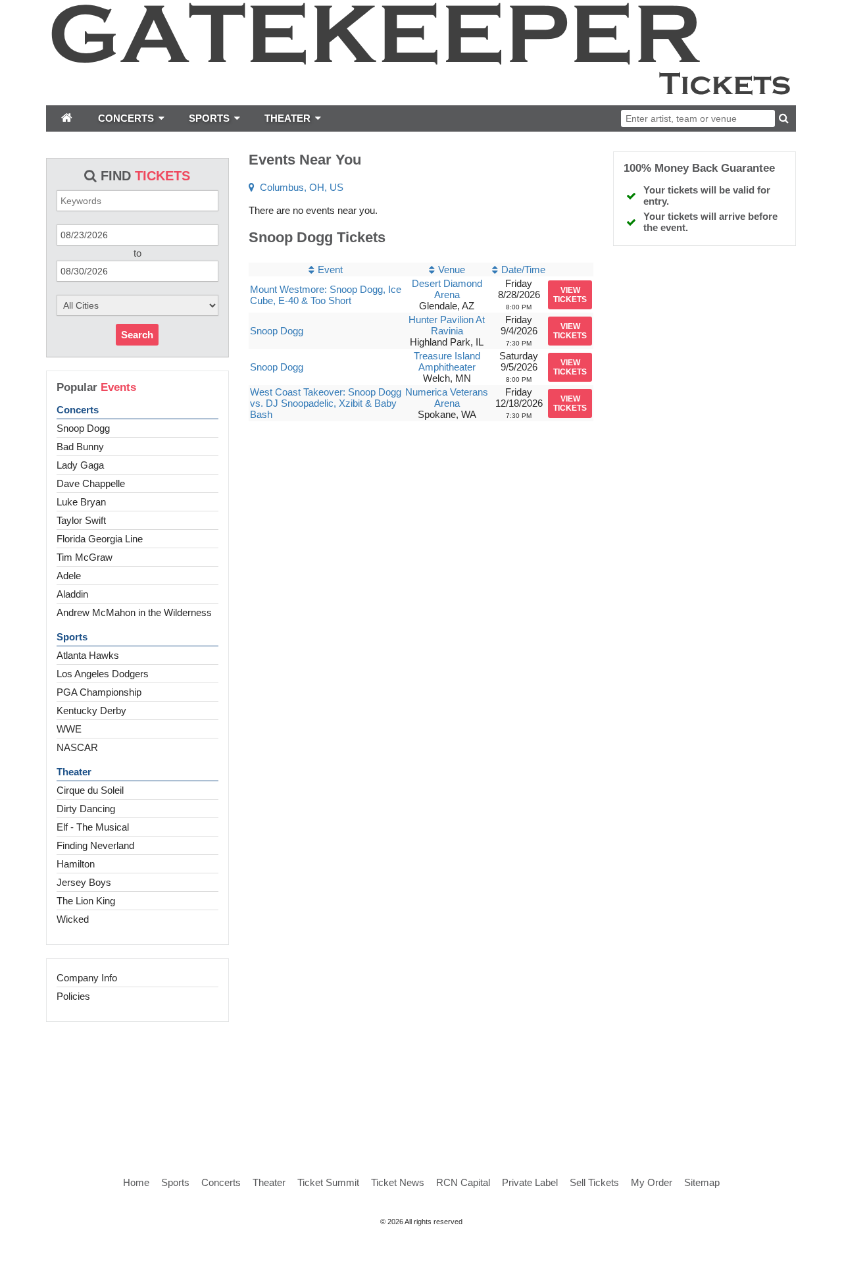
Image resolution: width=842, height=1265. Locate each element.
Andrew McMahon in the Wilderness (134, 612)
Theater (74, 771)
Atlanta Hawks (88, 655)
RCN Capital (463, 1182)
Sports (72, 636)
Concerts (78, 409)
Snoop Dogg (83, 428)
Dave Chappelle (91, 483)
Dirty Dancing (86, 808)
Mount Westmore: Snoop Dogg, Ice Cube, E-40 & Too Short (325, 295)
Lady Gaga (80, 465)
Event (330, 269)
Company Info (87, 977)
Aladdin (72, 594)
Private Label (530, 1182)
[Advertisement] (421, 1084)
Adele (69, 575)
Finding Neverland (95, 845)
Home (136, 1182)
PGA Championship (99, 692)
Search (137, 334)
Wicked (73, 919)
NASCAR (77, 747)
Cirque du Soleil (90, 790)
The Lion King (86, 900)
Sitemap (702, 1182)
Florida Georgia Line (100, 538)
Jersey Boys (84, 882)
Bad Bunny (80, 446)
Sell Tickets (594, 1182)
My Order (651, 1182)
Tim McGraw (84, 557)
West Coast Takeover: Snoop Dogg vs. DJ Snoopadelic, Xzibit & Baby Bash (325, 403)
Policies (73, 996)
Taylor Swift (81, 520)
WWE (69, 729)
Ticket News (397, 1182)
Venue (451, 269)
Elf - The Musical (93, 827)
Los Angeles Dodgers (103, 673)
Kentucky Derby (91, 710)
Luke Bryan (81, 501)
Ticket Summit (328, 1182)
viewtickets (570, 295)
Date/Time (523, 269)
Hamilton (76, 863)
